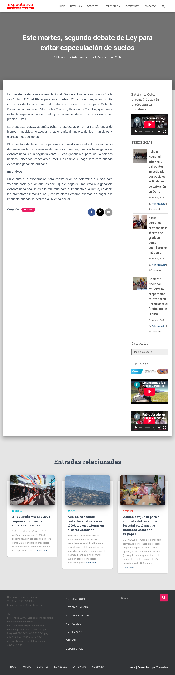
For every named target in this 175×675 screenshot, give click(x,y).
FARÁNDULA (112, 6)
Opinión (71, 640)
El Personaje (74, 648)
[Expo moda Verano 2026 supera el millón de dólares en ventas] (32, 490)
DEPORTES (93, 6)
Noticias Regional (78, 615)
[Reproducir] (136, 131)
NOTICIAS (75, 6)
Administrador (159, 203)
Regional (28, 209)
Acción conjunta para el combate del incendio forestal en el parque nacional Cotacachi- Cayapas (141, 525)
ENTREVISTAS (132, 6)
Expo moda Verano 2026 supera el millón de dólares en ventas (31, 521)
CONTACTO (150, 6)
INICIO (62, 6)
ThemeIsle (162, 667)
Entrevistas (74, 632)
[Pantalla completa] (164, 131)
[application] (149, 124)
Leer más (42, 550)
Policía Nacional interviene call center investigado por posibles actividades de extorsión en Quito (157, 171)
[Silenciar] (160, 131)
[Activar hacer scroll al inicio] (168, 668)
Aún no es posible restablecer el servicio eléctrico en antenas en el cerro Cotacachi (86, 523)
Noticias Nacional (78, 607)
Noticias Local (76, 598)
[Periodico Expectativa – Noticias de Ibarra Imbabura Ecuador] (21, 6)
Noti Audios (73, 623)
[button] (81, 6)
